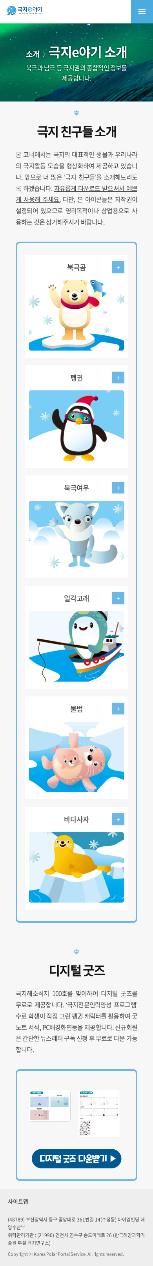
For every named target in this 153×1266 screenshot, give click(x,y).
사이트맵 (18, 1201)
